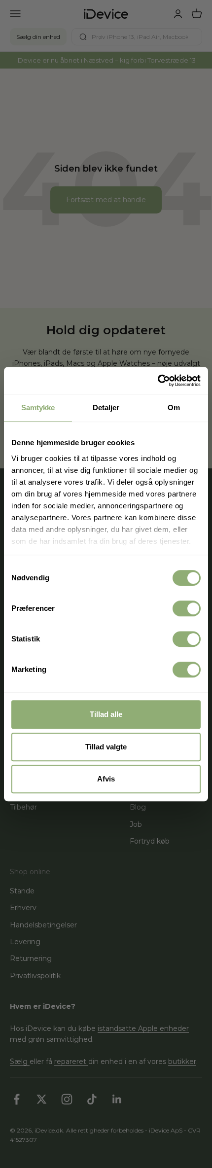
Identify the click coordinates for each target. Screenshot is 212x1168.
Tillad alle (106, 714)
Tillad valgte (106, 747)
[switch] (187, 608)
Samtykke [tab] (38, 407)
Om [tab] (174, 407)
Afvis (106, 779)
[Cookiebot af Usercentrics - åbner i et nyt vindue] (157, 380)
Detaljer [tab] (106, 407)
